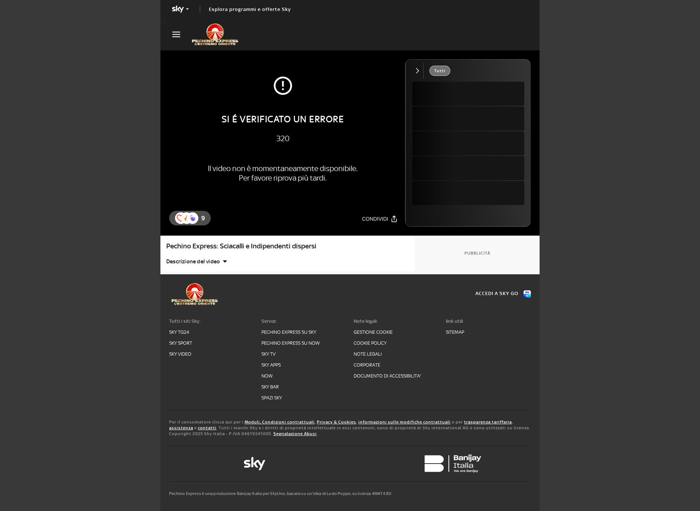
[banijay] (452, 463)
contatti (207, 427)
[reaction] (192, 218)
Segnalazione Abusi (295, 433)
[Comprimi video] (419, 71)
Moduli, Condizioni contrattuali (280, 422)
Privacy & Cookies (336, 422)
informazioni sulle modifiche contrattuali (404, 422)
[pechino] (219, 34)
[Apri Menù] (181, 34)
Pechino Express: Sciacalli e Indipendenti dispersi (241, 246)
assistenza (181, 427)
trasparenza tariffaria (488, 422)
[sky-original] (254, 463)
